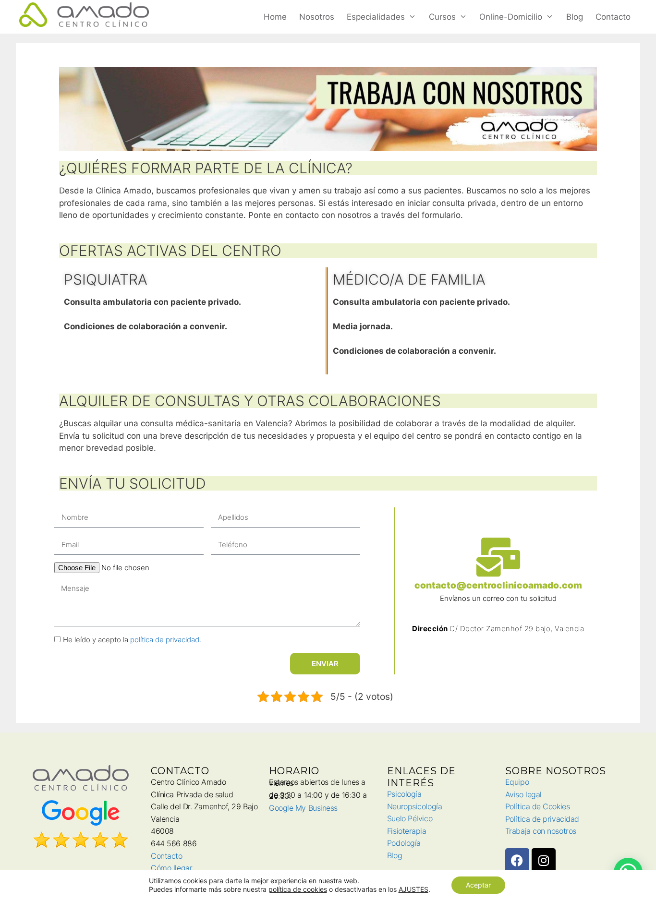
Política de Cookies (537, 806)
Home (275, 17)
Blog (574, 17)
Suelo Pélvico (409, 818)
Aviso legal (523, 794)
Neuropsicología (414, 806)
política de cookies (297, 889)
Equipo (517, 782)
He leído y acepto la (132, 639)
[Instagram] (544, 860)
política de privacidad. (165, 639)
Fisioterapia (406, 831)
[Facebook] (517, 860)
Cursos (442, 17)
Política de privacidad (542, 819)
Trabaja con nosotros (540, 831)
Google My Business (303, 808)
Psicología (404, 794)
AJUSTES (413, 889)
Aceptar (478, 885)
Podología (404, 843)
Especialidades (376, 17)
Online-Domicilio (510, 17)
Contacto (613, 17)
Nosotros (316, 17)
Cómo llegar (171, 868)
